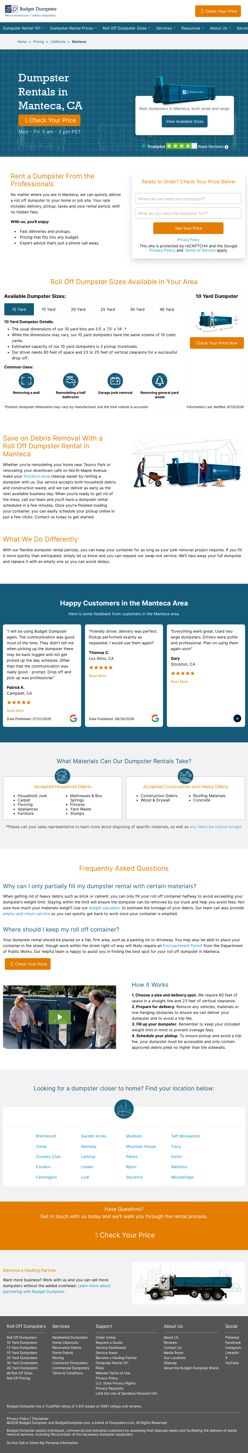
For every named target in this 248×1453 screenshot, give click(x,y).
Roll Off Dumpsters (22, 1337)
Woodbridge (182, 1177)
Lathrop (88, 1156)
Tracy (176, 1146)
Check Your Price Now (217, 343)
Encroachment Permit (182, 945)
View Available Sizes (184, 121)
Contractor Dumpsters (69, 1363)
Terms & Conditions (67, 1373)
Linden (87, 1166)
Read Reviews (211, 146)
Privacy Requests (109, 1388)
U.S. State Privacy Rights (115, 1383)
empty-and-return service (26, 913)
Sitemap (170, 1363)
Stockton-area (36, 476)
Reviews (170, 1342)
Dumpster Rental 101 (21, 28)
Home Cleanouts (65, 1342)
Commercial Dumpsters (70, 1368)
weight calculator (105, 907)
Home (22, 41)
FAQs (100, 1368)
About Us (218, 28)
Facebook (233, 1342)
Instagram (233, 1347)
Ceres (41, 1146)
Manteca (79, 41)
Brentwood (46, 1136)
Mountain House (141, 1146)
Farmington (46, 1177)
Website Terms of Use (113, 1373)
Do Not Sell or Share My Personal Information (42, 1443)
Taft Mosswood (185, 1136)
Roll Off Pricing (18, 1378)
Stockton (134, 1177)
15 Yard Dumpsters (22, 1353)
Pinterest (232, 1337)
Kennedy (89, 1146)
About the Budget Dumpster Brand (191, 1368)
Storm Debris (62, 1353)
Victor (176, 1156)
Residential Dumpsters (70, 1337)
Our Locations (175, 1358)
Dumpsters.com (121, 1423)
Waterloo (179, 1166)
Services (164, 28)
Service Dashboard (111, 1347)
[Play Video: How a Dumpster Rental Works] (59, 1017)
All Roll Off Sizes (19, 1373)
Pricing (38, 41)
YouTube (232, 1363)
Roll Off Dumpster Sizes (125, 28)
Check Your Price (221, 11)
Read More (15, 711)
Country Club (48, 1156)
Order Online (106, 1337)
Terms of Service (200, 250)
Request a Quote (109, 1342)
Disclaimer (40, 1418)
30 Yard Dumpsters (22, 1363)
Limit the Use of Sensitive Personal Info (126, 1393)
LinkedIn (232, 1353)
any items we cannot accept (215, 826)
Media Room (173, 1353)
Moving (58, 1358)
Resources (190, 28)
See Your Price (188, 228)
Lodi (85, 1177)
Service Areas (106, 1353)
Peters (132, 1156)
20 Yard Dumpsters (22, 1358)
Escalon (43, 1166)
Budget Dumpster (33, 1423)
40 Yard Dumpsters (22, 1368)
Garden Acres (93, 1136)
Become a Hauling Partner (116, 1358)
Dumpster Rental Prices (71, 28)
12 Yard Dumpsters (22, 1347)
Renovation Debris (66, 1347)
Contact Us (172, 1347)
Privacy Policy (188, 240)
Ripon (131, 1166)
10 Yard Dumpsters (22, 1342)
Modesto (134, 1136)
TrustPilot (52, 1406)
